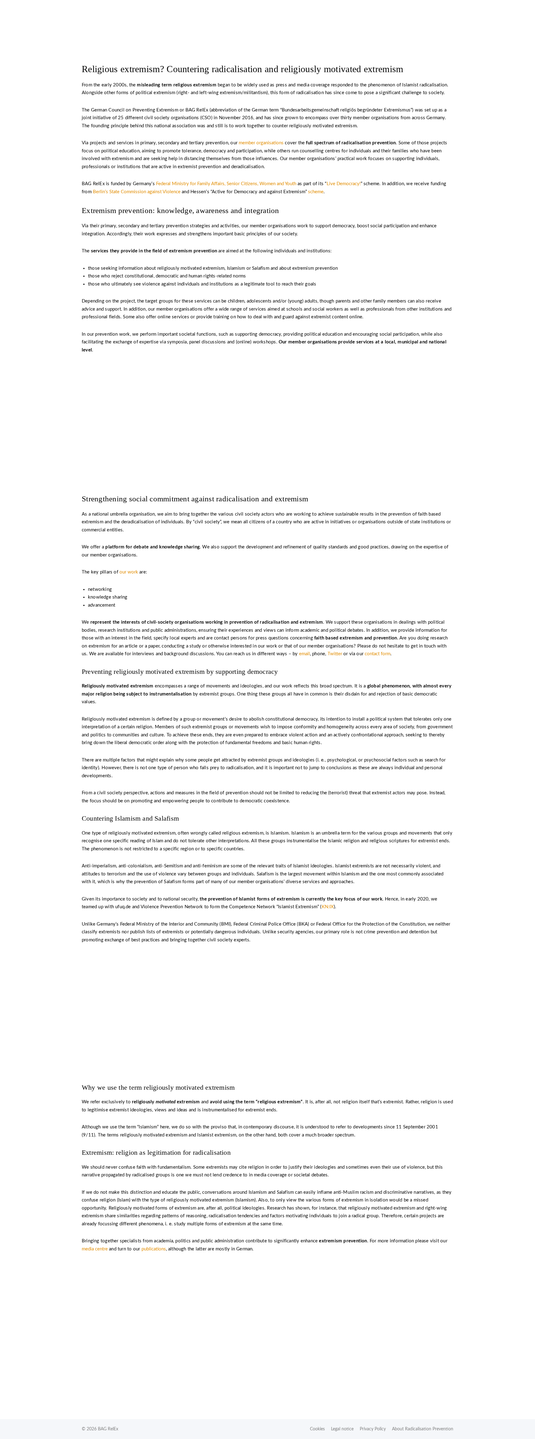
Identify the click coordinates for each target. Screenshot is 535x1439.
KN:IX (328, 907)
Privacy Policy (373, 1429)
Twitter (335, 654)
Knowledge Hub (390, 19)
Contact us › (267, 455)
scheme (316, 192)
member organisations (261, 143)
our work (129, 572)
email (304, 654)
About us (344, 19)
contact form (377, 654)
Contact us (349, 8)
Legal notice (342, 1429)
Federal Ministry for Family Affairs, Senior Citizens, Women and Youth (226, 183)
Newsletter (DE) (385, 8)
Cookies (317, 1429)
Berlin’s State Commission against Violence (137, 192)
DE (412, 8)
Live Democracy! (344, 183)
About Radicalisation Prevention (422, 1429)
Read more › (267, 1045)
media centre (95, 1249)
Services (435, 19)
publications (153, 1249)
